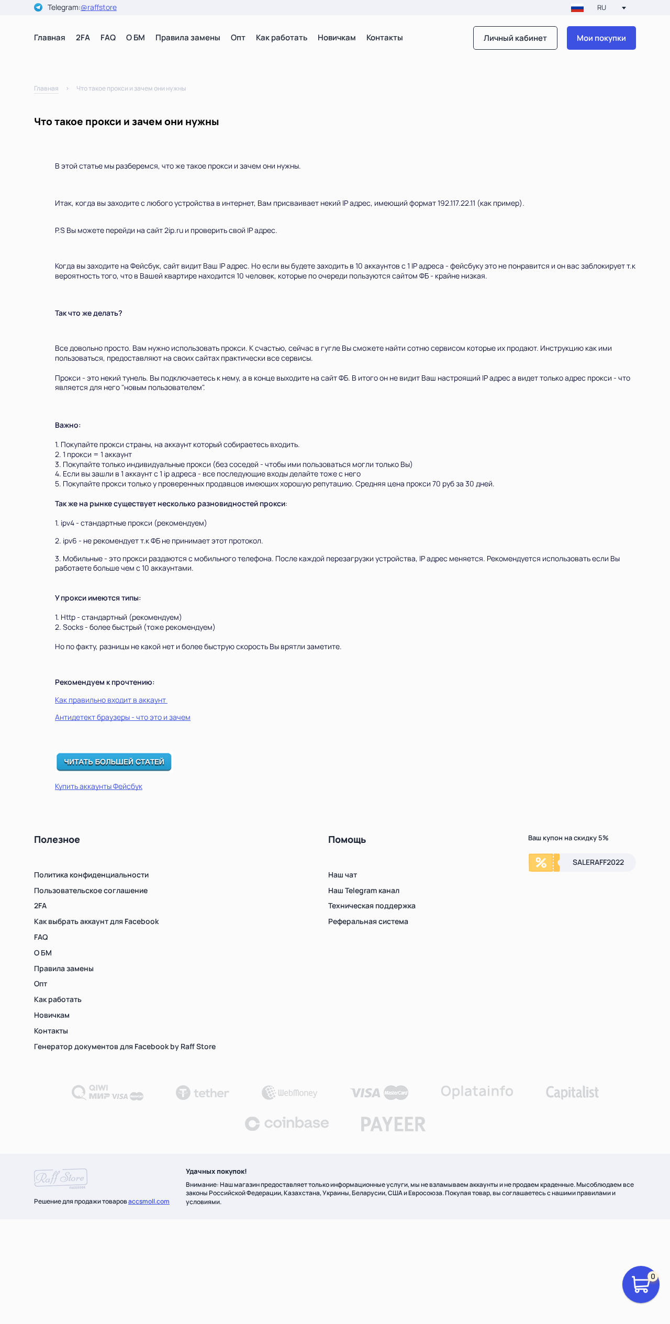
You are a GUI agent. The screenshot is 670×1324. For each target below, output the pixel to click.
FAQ (108, 37)
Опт (238, 37)
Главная (49, 37)
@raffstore (99, 7)
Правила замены (187, 37)
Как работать (281, 37)
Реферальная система (368, 921)
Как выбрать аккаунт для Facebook (96, 921)
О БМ (135, 37)
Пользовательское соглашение (91, 890)
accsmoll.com (149, 1201)
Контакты (384, 37)
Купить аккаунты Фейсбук (98, 786)
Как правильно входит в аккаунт (111, 700)
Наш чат (342, 875)
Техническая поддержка (372, 905)
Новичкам (337, 37)
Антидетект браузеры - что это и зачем (123, 717)
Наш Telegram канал (363, 890)
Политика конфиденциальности (91, 875)
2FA (83, 37)
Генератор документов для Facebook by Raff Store (125, 1046)
